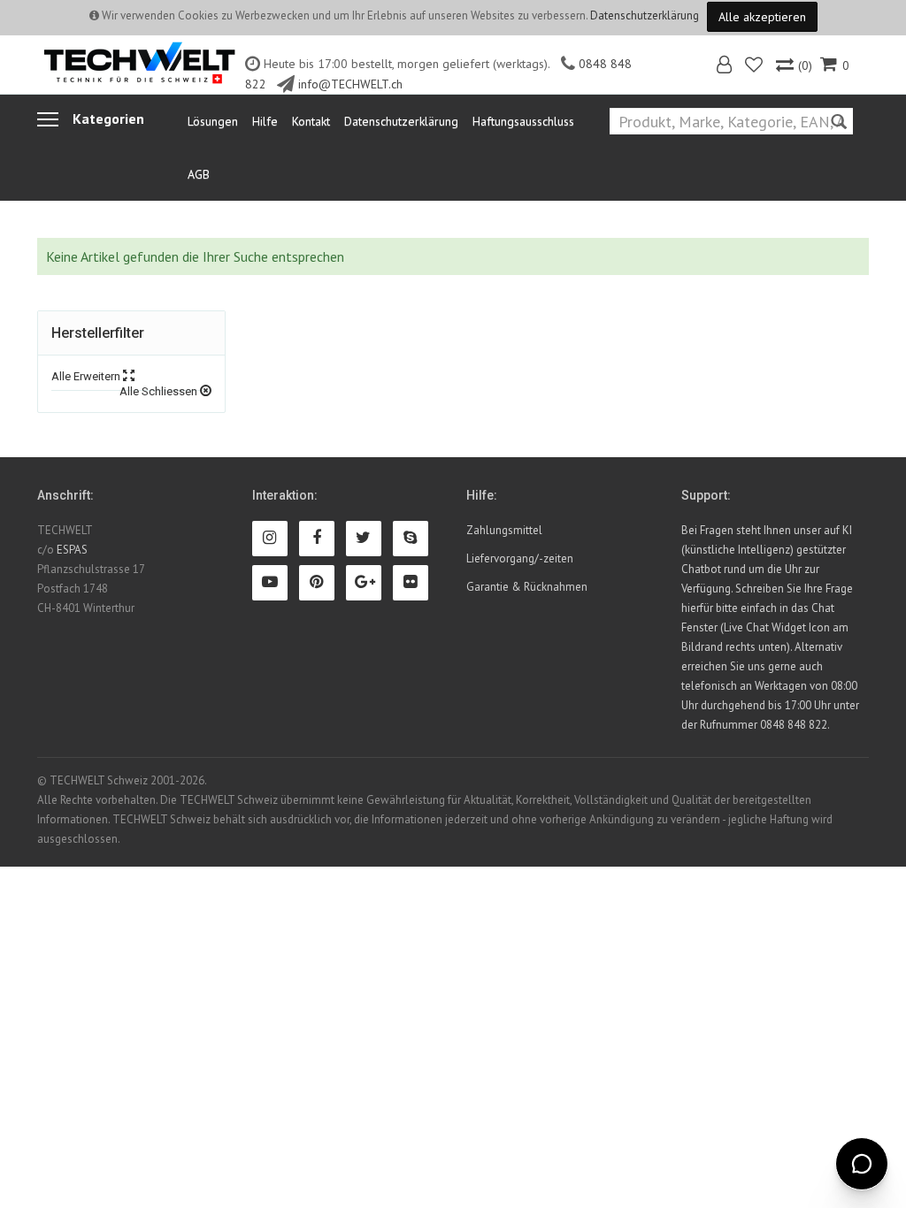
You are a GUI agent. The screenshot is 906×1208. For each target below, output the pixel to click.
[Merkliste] (755, 66)
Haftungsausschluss (523, 121)
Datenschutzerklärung (644, 15)
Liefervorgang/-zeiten (519, 558)
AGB (199, 174)
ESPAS (72, 549)
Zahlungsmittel (504, 530)
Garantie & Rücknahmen (526, 586)
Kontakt (311, 121)
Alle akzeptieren (762, 17)
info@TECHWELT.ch (350, 84)
